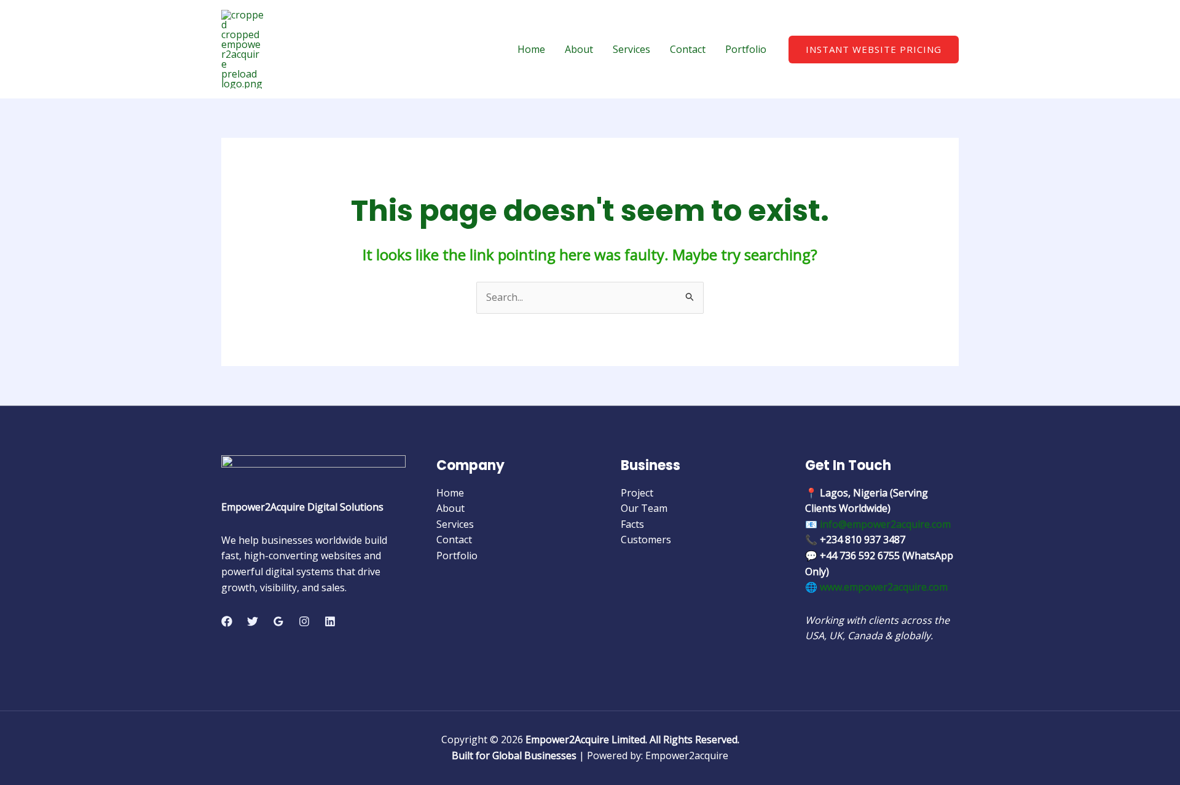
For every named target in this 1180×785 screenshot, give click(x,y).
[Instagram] (304, 621)
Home (531, 49)
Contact (688, 49)
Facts (632, 524)
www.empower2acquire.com (884, 587)
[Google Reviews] (278, 621)
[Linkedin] (330, 621)
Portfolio (745, 49)
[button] (874, 49)
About (579, 49)
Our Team (644, 508)
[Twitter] (252, 621)
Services (631, 49)
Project (637, 493)
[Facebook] (226, 621)
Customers (646, 539)
